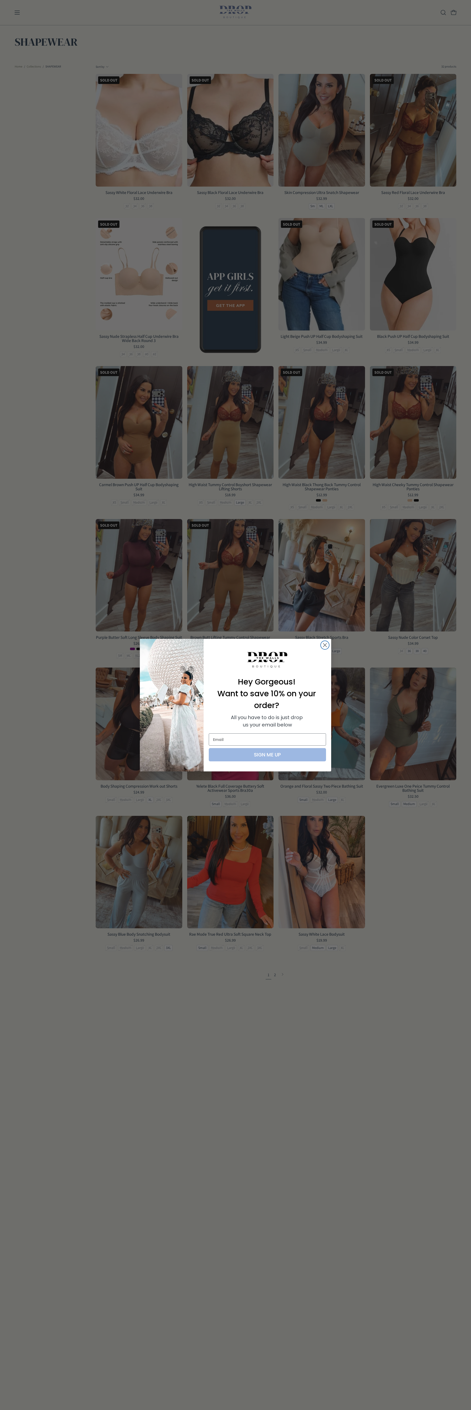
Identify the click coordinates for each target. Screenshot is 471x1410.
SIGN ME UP (267, 754)
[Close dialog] (325, 645)
